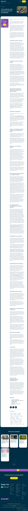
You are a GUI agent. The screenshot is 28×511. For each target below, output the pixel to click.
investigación (22, 187)
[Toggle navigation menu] (26, 1)
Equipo (22, 489)
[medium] (6, 499)
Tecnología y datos (12, 488)
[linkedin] (7, 499)
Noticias (23, 487)
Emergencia (11, 493)
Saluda (22, 488)
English (22, 497)
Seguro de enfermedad (18, 487)
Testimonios (11, 489)
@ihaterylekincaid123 (16, 275)
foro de (12, 138)
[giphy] (4, 499)
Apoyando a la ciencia (12, 487)
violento (13, 184)
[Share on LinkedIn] (16, 407)
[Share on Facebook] (11, 407)
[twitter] (1, 499)
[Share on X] (13, 407)
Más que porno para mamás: (18, 71)
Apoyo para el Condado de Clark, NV (16, 403)
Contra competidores (12, 490)
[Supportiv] (3, 1)
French (22, 499)
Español (23, 498)
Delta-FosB (21, 211)
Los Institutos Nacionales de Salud (19, 116)
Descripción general (18, 495)
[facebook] (3, 499)
